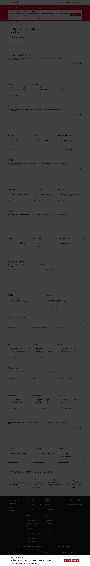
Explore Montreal (63, 461)
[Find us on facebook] (72, 504)
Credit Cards (49, 528)
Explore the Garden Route (65, 408)
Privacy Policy (26, 563)
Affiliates (48, 525)
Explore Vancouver (39, 461)
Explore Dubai (12, 251)
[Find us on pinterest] (81, 504)
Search (76, 14)
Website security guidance (33, 533)
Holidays (13, 47)
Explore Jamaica (63, 95)
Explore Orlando (13, 149)
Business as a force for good (34, 504)
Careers (29, 512)
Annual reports (31, 509)
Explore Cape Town (14, 408)
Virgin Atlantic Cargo (51, 520)
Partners (48, 531)
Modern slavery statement (59, 546)
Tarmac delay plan (31, 536)
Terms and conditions (22, 546)
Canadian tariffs (31, 520)
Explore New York (13, 200)
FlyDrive (33, 11)
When (42, 13)
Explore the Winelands (40, 408)
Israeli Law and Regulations (34, 528)
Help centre (49, 501)
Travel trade (49, 523)
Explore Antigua (38, 95)
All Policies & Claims (32, 518)
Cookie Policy (18, 563)
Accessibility (49, 546)
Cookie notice (69, 546)
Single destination (15, 11)
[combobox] (16, 14)
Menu (79, 2)
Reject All (75, 560)
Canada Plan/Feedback (33, 523)
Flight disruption (50, 509)
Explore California (63, 200)
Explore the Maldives (14, 306)
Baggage (48, 504)
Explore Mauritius (51, 306)
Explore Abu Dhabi (39, 251)
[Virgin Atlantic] (20, 2)
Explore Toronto (13, 461)
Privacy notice (42, 546)
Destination (12, 13)
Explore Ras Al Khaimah (65, 251)
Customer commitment (33, 538)
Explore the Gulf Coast (64, 149)
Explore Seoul (12, 357)
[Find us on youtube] (78, 504)
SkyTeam (48, 533)
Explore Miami (37, 149)
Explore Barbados (13, 95)
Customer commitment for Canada (35, 525)
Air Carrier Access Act (32, 531)
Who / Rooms (59, 13)
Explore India (62, 357)
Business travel (49, 518)
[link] (17, 500)
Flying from (27, 13)
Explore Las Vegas (38, 200)
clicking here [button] (48, 560)
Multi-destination (25, 11)
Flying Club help (50, 512)
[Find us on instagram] (69, 504)
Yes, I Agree (67, 560)
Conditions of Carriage (33, 546)
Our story (29, 501)
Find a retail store (50, 536)
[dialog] (45, 560)
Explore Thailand (38, 357)
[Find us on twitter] (75, 504)
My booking (71, 2)
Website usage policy (32, 541)
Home (9, 47)
